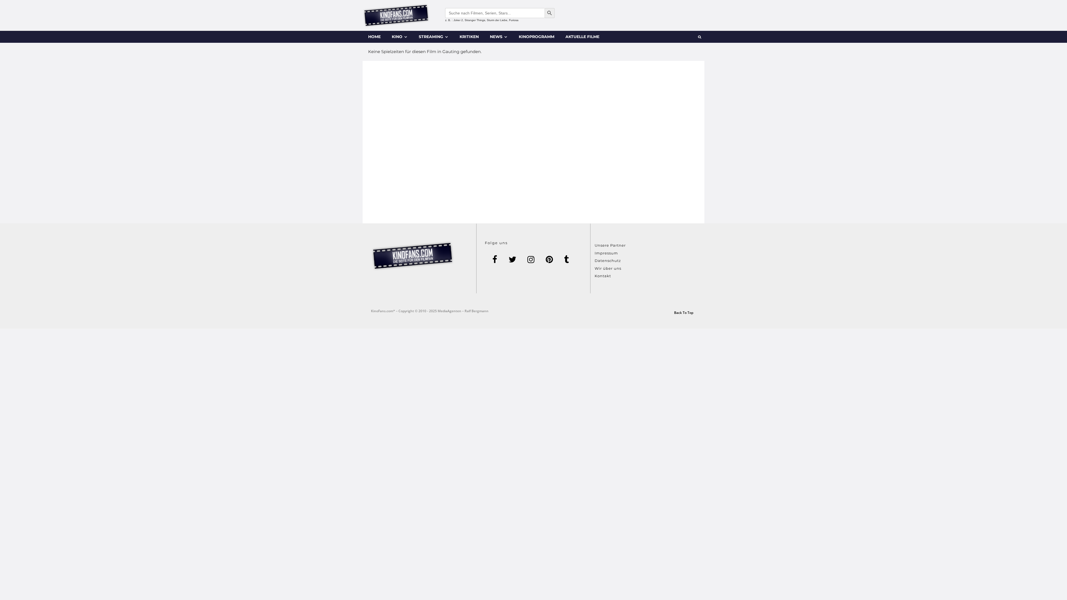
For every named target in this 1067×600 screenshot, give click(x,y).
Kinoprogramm (536, 36)
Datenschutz (608, 260)
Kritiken (469, 36)
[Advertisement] (533, 142)
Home (374, 36)
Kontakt (603, 276)
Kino (397, 36)
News (496, 36)
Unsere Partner (610, 245)
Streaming (431, 36)
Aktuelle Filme (582, 36)
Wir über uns (608, 268)
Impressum (606, 253)
